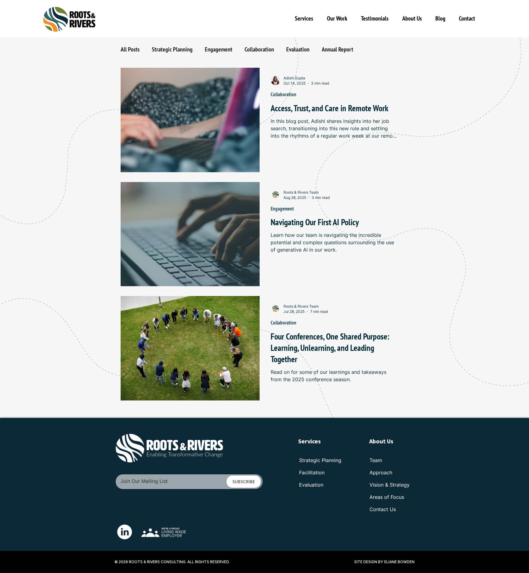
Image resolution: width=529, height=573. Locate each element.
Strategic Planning (172, 49)
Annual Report (337, 49)
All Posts (130, 49)
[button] (339, 18)
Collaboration (259, 49)
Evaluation (298, 49)
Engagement (218, 49)
